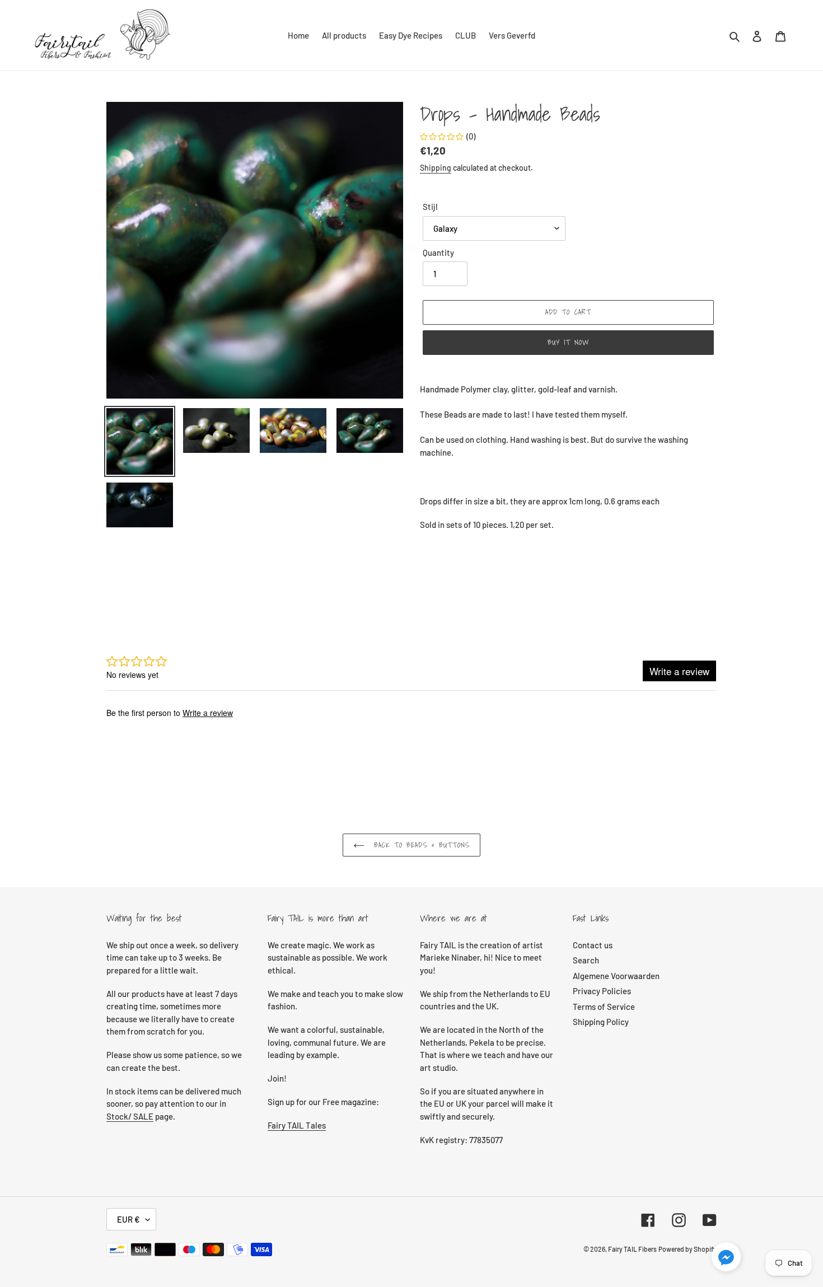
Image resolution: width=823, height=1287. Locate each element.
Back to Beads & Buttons (420, 845)
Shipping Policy (601, 1022)
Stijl (430, 207)
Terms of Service (604, 1006)
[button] (726, 1258)
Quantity (438, 252)
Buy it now (568, 342)
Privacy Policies (602, 991)
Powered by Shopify (687, 1249)
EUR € (128, 1219)
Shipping (435, 167)
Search (586, 960)
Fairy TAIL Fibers (632, 1249)
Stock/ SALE (129, 1116)
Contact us (592, 945)
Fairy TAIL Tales (297, 1125)
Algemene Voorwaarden (616, 976)
